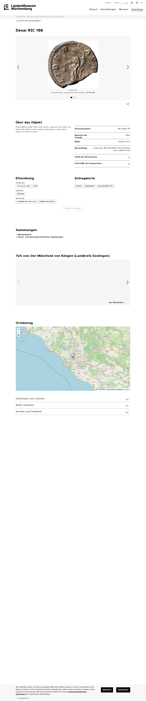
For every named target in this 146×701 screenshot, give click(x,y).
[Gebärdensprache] (137, 3)
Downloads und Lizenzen (30, 398)
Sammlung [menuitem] (137, 9)
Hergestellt (20, 183)
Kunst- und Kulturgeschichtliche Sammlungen (40, 237)
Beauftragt (20, 198)
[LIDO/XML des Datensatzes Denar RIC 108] (129, 163)
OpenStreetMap (115, 390)
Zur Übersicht (115, 303)
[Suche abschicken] (127, 3)
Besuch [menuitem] (93, 9)
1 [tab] (72, 98)
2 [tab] (75, 98)
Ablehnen (107, 690)
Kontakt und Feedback (29, 411)
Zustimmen (123, 690)
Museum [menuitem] (123, 9)
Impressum (20, 694)
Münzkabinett (25, 235)
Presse (108, 2)
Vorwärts (127, 67)
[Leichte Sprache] (132, 3)
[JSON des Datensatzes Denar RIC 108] (129, 157)
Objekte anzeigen (73, 208)
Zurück (18, 67)
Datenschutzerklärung (77, 692)
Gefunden (19, 190)
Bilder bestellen (25, 405)
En (142, 2)
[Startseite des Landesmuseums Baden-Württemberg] (20, 8)
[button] (73, 356)
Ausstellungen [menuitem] (108, 9)
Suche (116, 2)
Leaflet (101, 390)
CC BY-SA (90, 92)
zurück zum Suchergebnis (29, 21)
